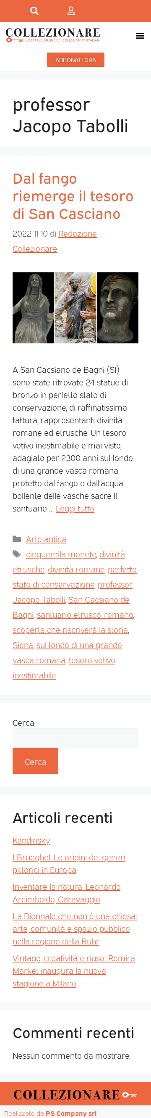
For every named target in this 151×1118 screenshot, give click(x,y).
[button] (140, 35)
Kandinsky (31, 839)
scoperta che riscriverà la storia (70, 629)
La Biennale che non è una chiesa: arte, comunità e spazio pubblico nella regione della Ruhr (75, 928)
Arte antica (46, 538)
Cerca (23, 722)
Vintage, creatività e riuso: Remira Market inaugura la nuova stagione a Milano (74, 970)
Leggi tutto (75, 507)
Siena (23, 644)
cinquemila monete (61, 553)
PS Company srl (71, 1113)
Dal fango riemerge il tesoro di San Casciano (73, 194)
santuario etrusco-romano (85, 614)
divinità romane (76, 568)
